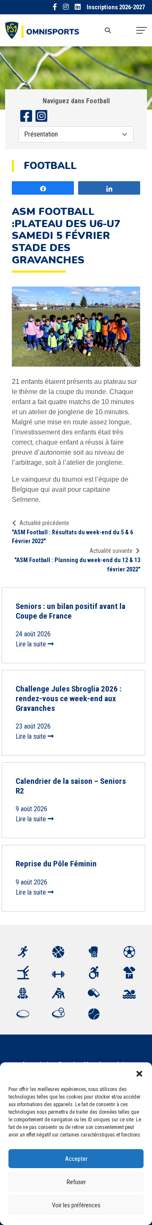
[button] (139, 1073)
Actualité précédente (44, 523)
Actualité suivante (111, 550)
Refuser (76, 1182)
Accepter (76, 1159)
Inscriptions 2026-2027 (116, 7)
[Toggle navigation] (141, 30)
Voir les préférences (76, 1205)
